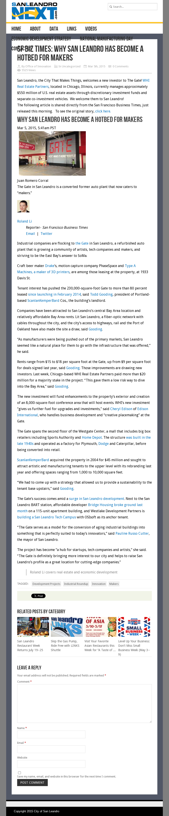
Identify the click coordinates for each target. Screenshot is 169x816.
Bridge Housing (100, 505)
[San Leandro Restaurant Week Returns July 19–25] (33, 635)
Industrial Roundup (76, 584)
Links (71, 29)
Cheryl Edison (121, 409)
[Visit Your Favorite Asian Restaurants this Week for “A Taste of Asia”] (100, 635)
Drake (49, 266)
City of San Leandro (46, 811)
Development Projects (46, 584)
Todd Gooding (101, 294)
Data (54, 29)
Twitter (46, 234)
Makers (114, 584)
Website (22, 757)
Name (22, 728)
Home (16, 29)
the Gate (81, 243)
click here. (102, 111)
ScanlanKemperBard (43, 300)
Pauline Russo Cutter (132, 533)
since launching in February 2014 (54, 294)
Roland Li (24, 221)
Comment (24, 681)
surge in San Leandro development (96, 499)
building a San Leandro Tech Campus (46, 517)
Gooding (95, 329)
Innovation (99, 584)
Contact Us (21, 49)
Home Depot (92, 437)
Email (30, 234)
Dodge (103, 444)
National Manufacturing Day (106, 39)
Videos (91, 29)
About (35, 29)
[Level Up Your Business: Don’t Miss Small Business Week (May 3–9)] (134, 635)
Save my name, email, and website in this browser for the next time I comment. (66, 776)
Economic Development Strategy (41, 39)
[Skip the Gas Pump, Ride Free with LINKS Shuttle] (67, 635)
